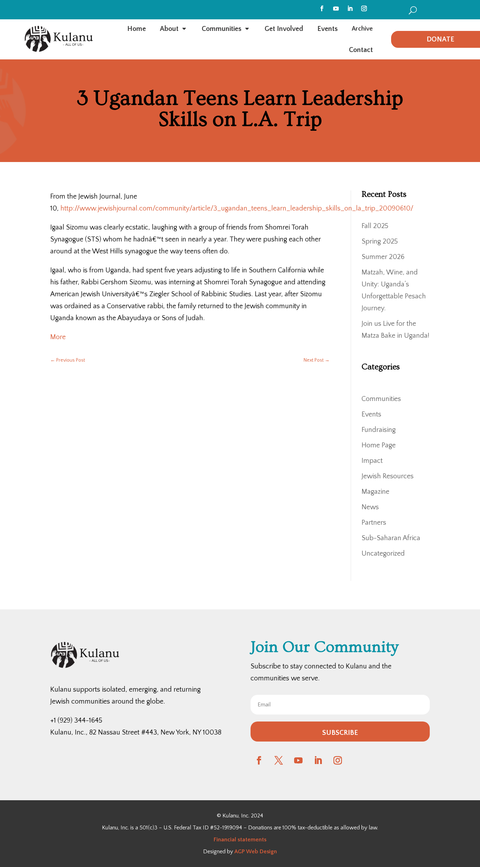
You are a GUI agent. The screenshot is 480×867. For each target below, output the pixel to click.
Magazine (375, 492)
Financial (225, 839)
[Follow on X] (278, 760)
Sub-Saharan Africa (391, 538)
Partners (374, 522)
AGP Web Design (255, 851)
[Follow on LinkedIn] (350, 8)
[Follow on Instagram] (364, 8)
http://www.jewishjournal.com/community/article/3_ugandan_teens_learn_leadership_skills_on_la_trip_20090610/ (236, 208)
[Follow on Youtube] (336, 8)
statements (251, 839)
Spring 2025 (380, 241)
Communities (381, 399)
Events (371, 414)
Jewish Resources (388, 476)
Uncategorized (383, 553)
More (58, 337)
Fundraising (379, 430)
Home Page (379, 445)
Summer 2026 (383, 257)
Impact (372, 461)
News (370, 507)
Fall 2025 (375, 226)
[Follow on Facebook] (321, 8)
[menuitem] (412, 10)
